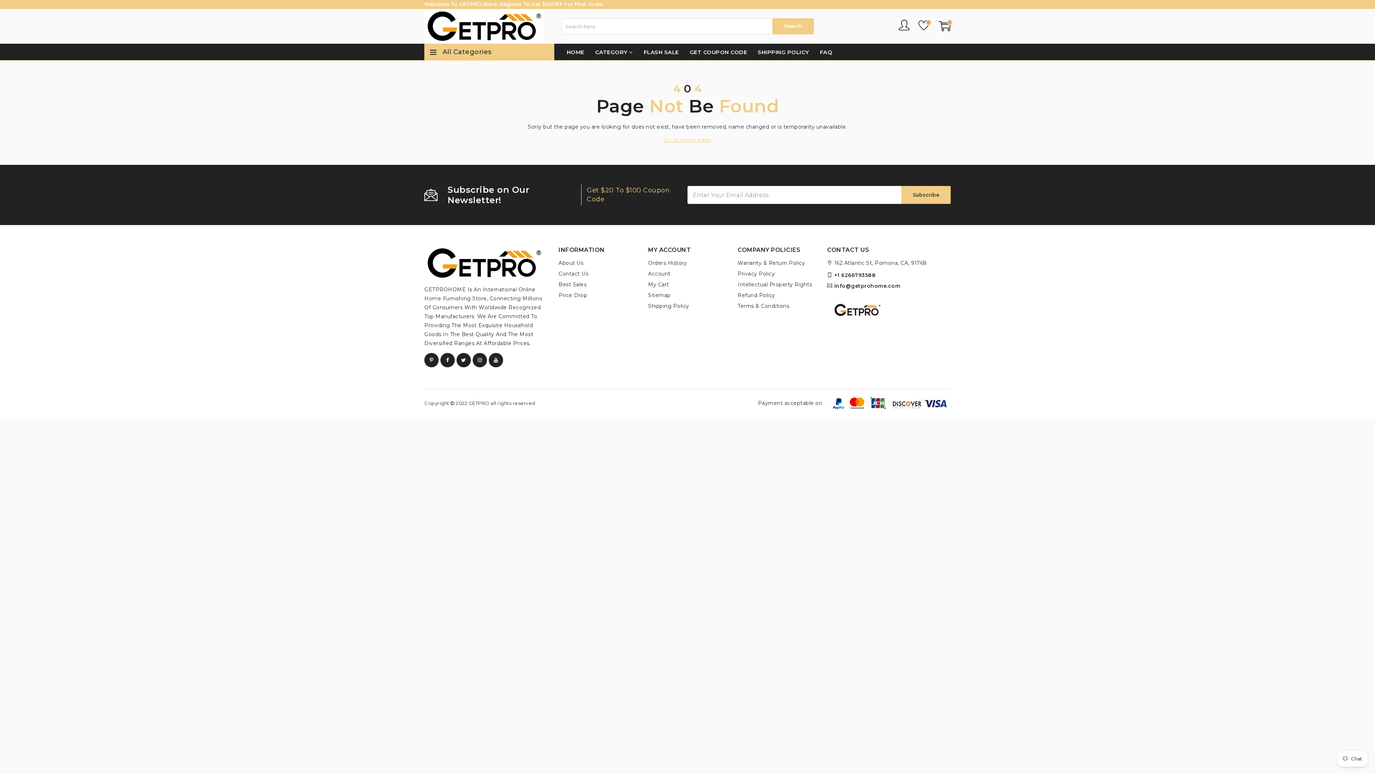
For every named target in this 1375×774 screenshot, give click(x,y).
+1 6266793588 (855, 275)
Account (659, 274)
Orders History (667, 263)
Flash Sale (661, 52)
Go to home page (687, 140)
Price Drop (573, 295)
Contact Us (573, 274)
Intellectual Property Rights (775, 284)
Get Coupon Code (718, 52)
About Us (571, 263)
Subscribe (926, 195)
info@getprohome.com (867, 286)
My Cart (658, 284)
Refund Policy (756, 295)
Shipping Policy (783, 52)
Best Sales (573, 284)
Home (575, 52)
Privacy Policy (756, 274)
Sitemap (659, 295)
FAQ (826, 52)
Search (793, 26)
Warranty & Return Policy (771, 263)
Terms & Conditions (763, 306)
